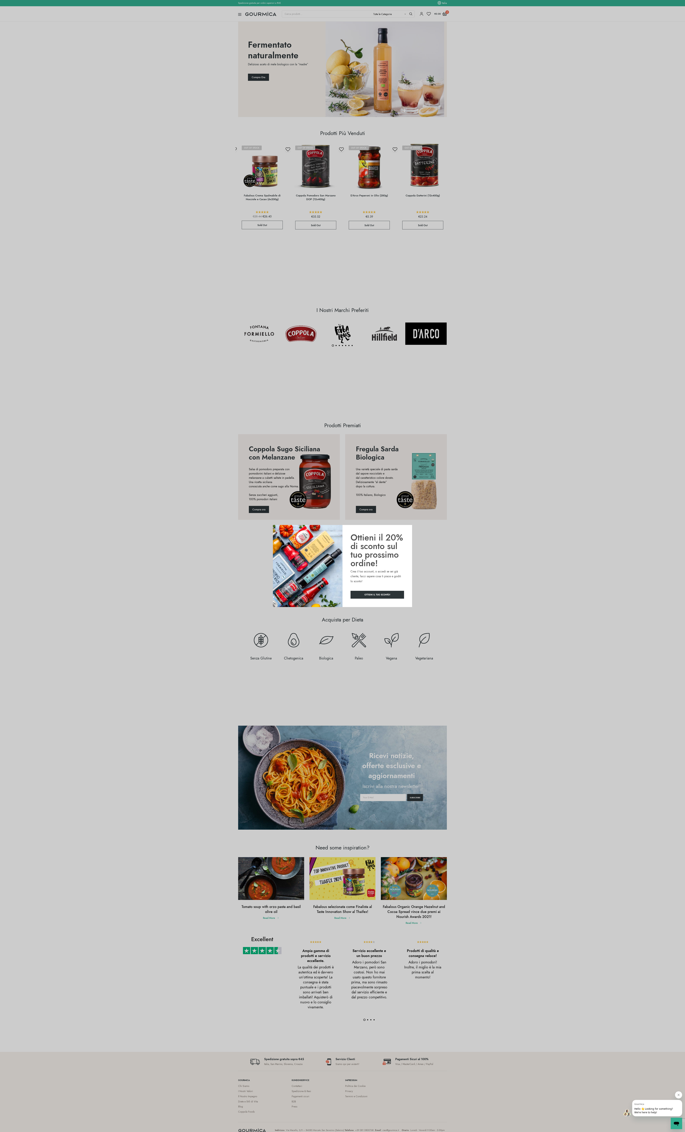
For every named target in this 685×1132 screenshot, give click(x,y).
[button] (377, 595)
